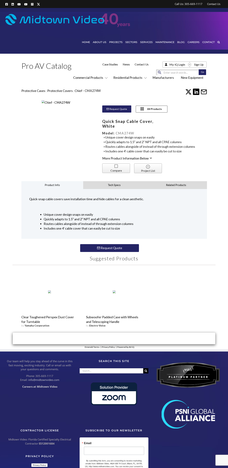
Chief (78, 91)
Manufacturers (163, 77)
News (126, 64)
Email (87, 443)
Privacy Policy (108, 347)
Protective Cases (33, 91)
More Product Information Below (125, 158)
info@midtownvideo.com (43, 380)
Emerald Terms (92, 347)
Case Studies (110, 64)
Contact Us (142, 64)
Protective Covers (60, 91)
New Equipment (192, 77)
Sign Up (199, 64)
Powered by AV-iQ (125, 347)
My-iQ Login (177, 64)
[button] (218, 42)
